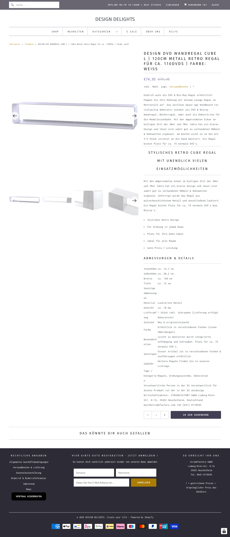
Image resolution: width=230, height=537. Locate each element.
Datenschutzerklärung (28, 472)
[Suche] (12, 5)
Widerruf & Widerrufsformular (28, 478)
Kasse (215, 5)
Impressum (28, 483)
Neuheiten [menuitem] (76, 31)
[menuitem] (105, 31)
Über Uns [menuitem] (153, 31)
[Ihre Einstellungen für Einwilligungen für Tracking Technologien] (224, 531)
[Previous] (15, 116)
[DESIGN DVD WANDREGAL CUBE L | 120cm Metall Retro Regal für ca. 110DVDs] (74, 116)
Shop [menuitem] (55, 31)
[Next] (134, 116)
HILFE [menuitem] (173, 31)
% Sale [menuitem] (131, 31)
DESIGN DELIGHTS (95, 517)
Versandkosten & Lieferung (29, 467)
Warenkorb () (197, 5)
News (28, 489)
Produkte (29, 44)
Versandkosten (179, 86)
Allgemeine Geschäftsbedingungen (28, 462)
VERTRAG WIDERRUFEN (29, 496)
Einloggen (172, 5)
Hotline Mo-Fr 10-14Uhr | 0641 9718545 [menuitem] (134, 5)
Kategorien (103, 31)
